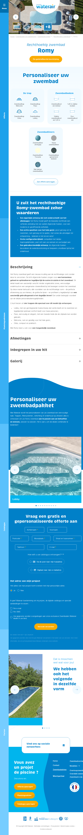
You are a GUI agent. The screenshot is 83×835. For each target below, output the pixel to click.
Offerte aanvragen (25, 787)
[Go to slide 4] (42, 505)
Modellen (73, 766)
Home (55, 761)
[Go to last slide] (15, 17)
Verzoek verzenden (46, 627)
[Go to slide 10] (55, 505)
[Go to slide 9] (53, 505)
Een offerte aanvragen (46, 182)
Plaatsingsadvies (24, 795)
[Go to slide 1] (36, 505)
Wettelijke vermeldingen (42, 826)
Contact (56, 765)
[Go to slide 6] (46, 505)
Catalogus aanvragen (26, 804)
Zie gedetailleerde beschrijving (46, 59)
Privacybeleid (55, 826)
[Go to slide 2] (38, 505)
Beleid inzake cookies (67, 826)
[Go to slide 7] (49, 505)
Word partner (59, 776)
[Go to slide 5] (44, 505)
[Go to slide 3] (40, 505)
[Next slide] (76, 17)
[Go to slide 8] (51, 505)
